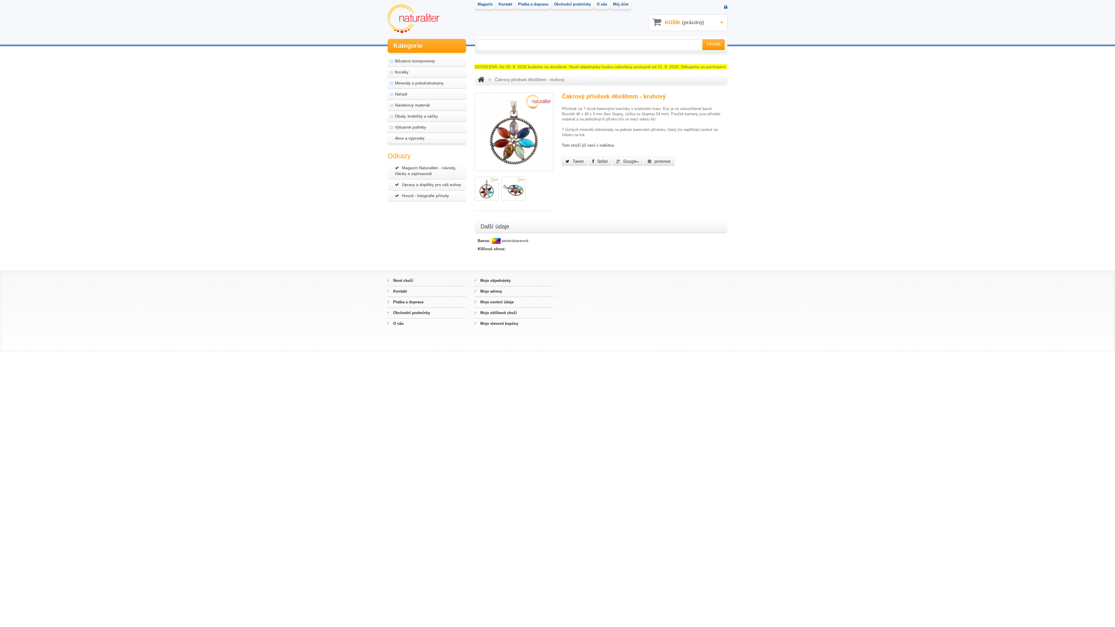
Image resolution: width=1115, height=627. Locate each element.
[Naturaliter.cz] (414, 18)
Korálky (402, 72)
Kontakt (399, 291)
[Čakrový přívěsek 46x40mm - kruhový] (487, 189)
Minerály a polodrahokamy (419, 83)
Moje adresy (490, 291)
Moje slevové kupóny (498, 323)
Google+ (630, 161)
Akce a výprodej (409, 138)
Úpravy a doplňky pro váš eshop (431, 184)
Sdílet (602, 161)
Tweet (577, 161)
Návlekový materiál (412, 105)
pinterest (661, 161)
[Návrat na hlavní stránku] (481, 79)
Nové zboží (402, 280)
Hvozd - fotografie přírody (425, 195)
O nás (398, 323)
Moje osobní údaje (496, 302)
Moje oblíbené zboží (498, 313)
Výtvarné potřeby (410, 127)
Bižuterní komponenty (415, 61)
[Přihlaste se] (725, 7)
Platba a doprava (407, 302)
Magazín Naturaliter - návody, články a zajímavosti (425, 170)
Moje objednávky (495, 280)
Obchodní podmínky (411, 313)
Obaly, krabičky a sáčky (416, 116)
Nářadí (401, 94)
